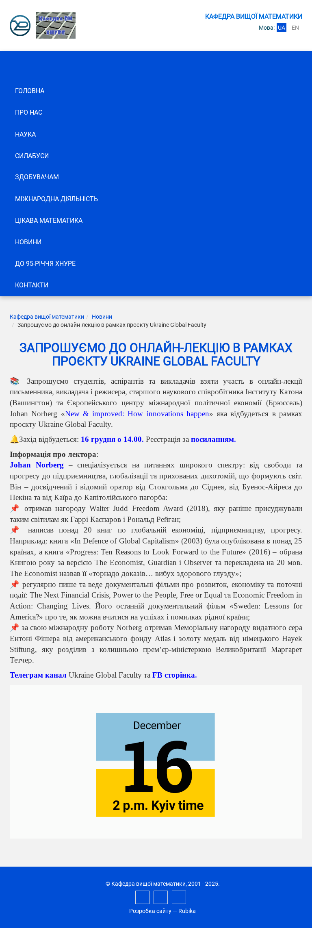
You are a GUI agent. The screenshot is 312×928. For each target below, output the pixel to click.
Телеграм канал (38, 675)
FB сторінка (173, 675)
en (295, 27)
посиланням (212, 439)
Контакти (31, 285)
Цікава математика (48, 220)
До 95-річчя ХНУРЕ (45, 263)
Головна (29, 91)
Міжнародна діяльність (56, 199)
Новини (28, 242)
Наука (25, 134)
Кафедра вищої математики (47, 316)
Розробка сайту (150, 911)
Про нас (28, 112)
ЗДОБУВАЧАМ (37, 177)
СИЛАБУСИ (32, 156)
